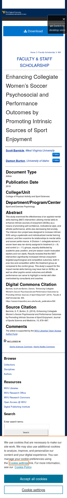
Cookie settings (18, 463)
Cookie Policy (23, 467)
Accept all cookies (33, 478)
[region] (33, 467)
